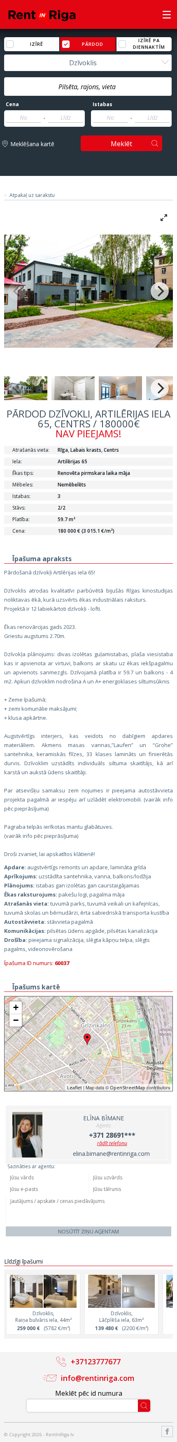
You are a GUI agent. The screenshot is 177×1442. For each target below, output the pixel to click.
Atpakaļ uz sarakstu (32, 195)
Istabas (102, 104)
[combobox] (88, 63)
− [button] (16, 1020)
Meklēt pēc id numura (88, 1393)
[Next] (160, 291)
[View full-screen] (164, 218)
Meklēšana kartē (32, 144)
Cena (12, 104)
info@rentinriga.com (98, 1378)
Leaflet (74, 1087)
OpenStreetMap (127, 1087)
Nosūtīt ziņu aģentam (88, 1231)
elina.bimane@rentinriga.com (111, 1153)
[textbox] (88, 86)
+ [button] (16, 1007)
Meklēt (121, 143)
